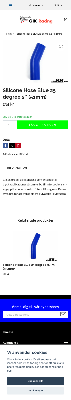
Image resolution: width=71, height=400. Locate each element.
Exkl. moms (34, 5)
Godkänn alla (35, 380)
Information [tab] (17, 167)
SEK (57, 5)
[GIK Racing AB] (36, 20)
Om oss (8, 332)
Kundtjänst (10, 342)
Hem (9, 33)
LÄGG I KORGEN (42, 124)
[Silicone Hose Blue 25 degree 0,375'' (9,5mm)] (35, 246)
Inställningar (35, 390)
